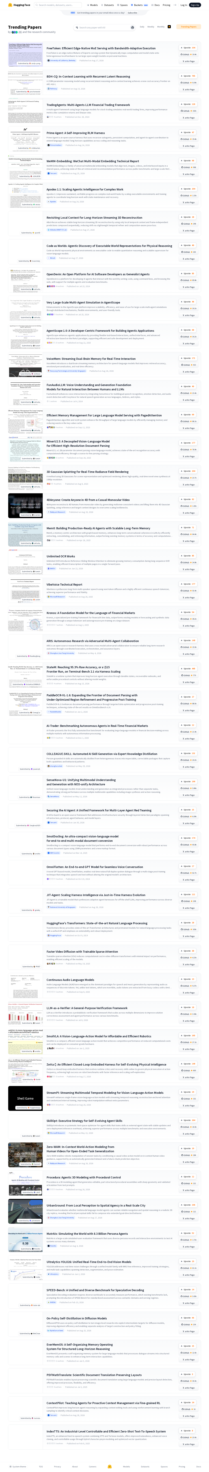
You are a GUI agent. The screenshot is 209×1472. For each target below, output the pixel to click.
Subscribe (132, 12)
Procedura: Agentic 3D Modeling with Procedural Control (84, 1177)
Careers (92, 1466)
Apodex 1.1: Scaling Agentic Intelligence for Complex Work (85, 189)
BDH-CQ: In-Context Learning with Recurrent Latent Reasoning (88, 76)
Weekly (150, 26)
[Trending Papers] (169, 26)
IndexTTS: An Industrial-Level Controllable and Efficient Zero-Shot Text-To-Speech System (106, 1431)
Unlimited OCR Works (61, 556)
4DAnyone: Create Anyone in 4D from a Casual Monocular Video (88, 500)
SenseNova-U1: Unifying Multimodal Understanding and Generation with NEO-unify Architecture (81, 782)
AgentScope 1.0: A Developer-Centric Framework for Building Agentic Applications (100, 330)
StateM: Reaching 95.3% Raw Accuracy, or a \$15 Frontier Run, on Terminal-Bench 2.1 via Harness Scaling (84, 669)
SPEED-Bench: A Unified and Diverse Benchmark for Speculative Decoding (95, 1290)
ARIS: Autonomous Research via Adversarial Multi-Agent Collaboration (93, 641)
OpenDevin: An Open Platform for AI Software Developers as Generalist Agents (98, 274)
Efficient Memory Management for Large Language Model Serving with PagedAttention (104, 415)
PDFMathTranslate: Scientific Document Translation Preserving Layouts (94, 1375)
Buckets (140, 5)
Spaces (124, 5)
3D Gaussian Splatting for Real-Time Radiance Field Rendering (88, 472)
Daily (142, 26)
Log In (184, 5)
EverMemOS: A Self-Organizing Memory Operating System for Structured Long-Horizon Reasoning (80, 1347)
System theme (19, 1466)
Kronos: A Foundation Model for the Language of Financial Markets (91, 613)
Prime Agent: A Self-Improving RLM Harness (76, 133)
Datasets (109, 5)
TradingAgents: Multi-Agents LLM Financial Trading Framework (88, 105)
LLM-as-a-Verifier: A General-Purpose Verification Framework (87, 1008)
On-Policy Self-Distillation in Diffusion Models (77, 1318)
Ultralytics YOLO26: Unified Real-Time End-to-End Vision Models (89, 1262)
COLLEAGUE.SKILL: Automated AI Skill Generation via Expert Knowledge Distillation (102, 754)
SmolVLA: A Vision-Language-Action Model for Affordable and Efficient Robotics (99, 1036)
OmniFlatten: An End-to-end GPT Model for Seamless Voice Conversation (95, 867)
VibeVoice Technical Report (64, 584)
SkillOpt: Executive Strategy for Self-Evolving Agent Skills (84, 1121)
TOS (41, 1466)
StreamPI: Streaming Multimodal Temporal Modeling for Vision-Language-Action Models (105, 1093)
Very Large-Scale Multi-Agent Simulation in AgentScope (83, 302)
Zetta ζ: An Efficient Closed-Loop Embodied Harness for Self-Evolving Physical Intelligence (106, 1064)
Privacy (57, 1466)
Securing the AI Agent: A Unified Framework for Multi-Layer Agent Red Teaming (99, 810)
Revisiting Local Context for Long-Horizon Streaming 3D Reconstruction (94, 217)
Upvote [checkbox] (189, 47)
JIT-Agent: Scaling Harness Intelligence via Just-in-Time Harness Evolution (96, 895)
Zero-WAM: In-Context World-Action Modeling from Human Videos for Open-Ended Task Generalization (80, 1149)
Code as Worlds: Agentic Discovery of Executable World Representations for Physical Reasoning (109, 246)
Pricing (166, 5)
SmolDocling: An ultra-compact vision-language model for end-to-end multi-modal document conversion (83, 838)
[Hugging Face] (110, 1466)
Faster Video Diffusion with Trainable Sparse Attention (82, 951)
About (75, 1466)
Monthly (161, 26)
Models (94, 5)
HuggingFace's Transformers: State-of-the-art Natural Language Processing (97, 923)
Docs (157, 5)
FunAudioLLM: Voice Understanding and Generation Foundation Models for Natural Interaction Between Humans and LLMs (89, 387)
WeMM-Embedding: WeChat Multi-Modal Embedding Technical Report (93, 161)
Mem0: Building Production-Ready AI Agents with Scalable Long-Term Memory (98, 528)
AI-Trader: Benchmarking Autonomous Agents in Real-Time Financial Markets (97, 726)
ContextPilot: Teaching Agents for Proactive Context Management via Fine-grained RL (103, 1403)
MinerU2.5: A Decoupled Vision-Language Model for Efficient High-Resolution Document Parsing (78, 443)
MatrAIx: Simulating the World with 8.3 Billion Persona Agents (87, 1234)
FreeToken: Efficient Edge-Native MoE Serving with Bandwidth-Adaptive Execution (101, 48)
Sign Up (195, 5)
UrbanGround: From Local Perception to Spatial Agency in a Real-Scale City (96, 1205)
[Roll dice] (132, 27)
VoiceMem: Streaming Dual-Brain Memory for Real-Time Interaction (91, 359)
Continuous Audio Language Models (70, 980)
